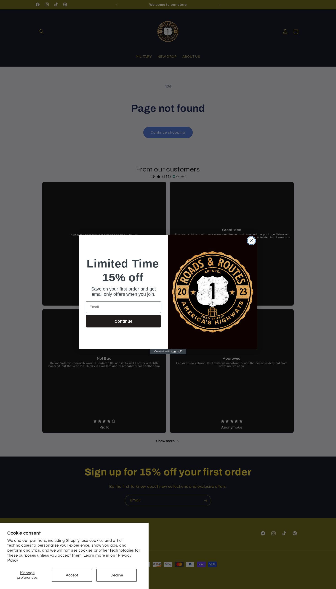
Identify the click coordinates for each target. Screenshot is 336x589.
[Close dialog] (251, 241)
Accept (72, 575)
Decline (116, 575)
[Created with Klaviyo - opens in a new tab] (168, 351)
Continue (123, 321)
